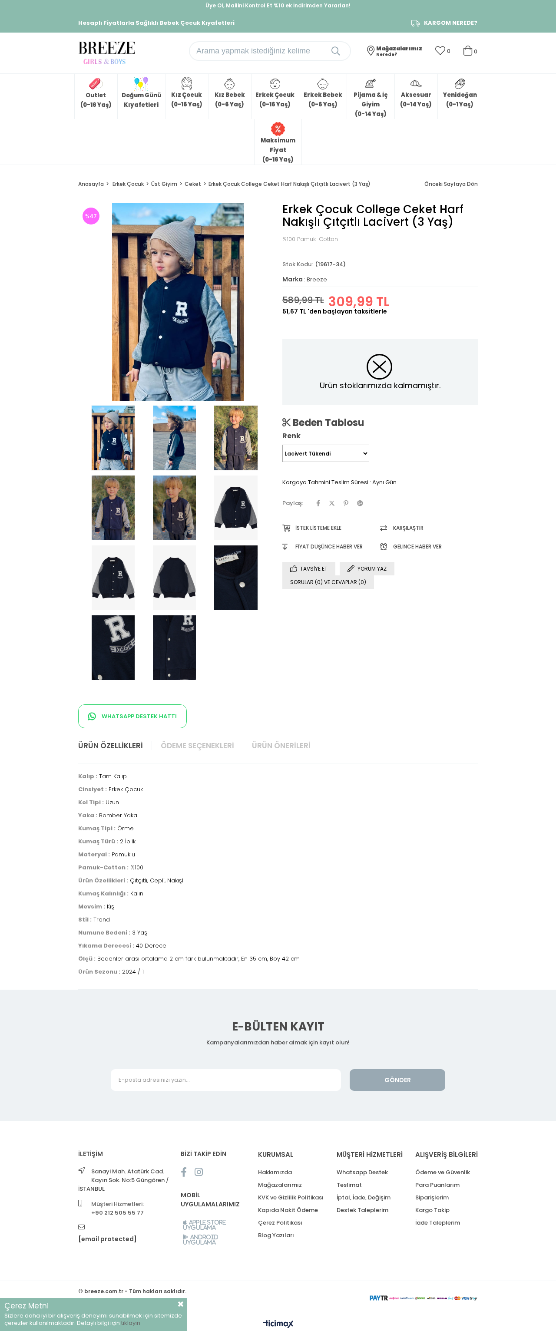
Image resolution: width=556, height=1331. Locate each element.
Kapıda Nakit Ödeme (288, 1210)
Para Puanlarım (437, 1185)
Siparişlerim (432, 1197)
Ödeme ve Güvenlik (442, 1172)
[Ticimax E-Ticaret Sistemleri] (278, 1324)
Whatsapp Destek (362, 1172)
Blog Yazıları (276, 1235)
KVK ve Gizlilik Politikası (291, 1197)
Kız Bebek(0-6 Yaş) (230, 100)
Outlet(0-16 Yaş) (96, 100)
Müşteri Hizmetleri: (117, 1208)
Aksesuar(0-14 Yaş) (416, 100)
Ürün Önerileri (281, 745)
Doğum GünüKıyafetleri (141, 100)
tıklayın (130, 1323)
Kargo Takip (432, 1210)
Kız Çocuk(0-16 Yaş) (186, 100)
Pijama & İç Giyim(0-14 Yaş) (370, 104)
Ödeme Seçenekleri (197, 745)
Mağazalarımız (280, 1185)
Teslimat (349, 1185)
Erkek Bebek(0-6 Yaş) (323, 100)
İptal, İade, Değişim (364, 1197)
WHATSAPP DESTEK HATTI (138, 716)
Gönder (397, 1080)
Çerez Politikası (280, 1223)
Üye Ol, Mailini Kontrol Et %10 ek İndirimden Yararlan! (278, 5)
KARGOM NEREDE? (450, 23)
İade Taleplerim (437, 1223)
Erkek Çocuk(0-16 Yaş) (275, 100)
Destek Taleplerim (362, 1210)
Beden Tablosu (327, 422)
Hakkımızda (275, 1172)
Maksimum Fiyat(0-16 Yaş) (278, 150)
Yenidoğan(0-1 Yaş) (460, 100)
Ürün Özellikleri (110, 745)
